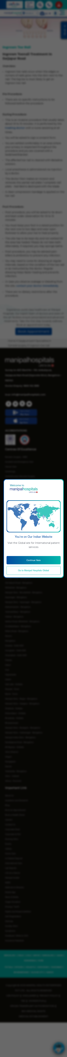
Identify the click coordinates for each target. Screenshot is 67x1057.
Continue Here (33, 560)
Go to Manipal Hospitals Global (33, 570)
